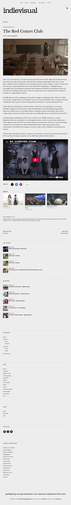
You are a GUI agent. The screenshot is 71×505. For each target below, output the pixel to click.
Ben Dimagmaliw (12, 36)
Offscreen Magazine (8, 452)
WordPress (44, 499)
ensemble (37, 219)
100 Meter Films (7, 463)
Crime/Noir (6, 378)
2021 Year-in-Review (14, 262)
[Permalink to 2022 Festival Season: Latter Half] (5, 249)
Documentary (6, 382)
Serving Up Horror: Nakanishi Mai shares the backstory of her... (26, 269)
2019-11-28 (11, 27)
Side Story (5, 346)
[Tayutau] (13, 199)
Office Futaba (6, 461)
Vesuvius (5, 477)
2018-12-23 (11, 299)
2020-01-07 (11, 285)
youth (38, 220)
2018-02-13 (11, 306)
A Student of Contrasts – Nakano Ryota (19, 286)
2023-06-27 (11, 247)
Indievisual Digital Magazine (25, 499)
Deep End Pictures (7, 465)
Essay (6, 348)
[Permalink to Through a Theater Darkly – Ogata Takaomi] (5, 315)
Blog (21, 2)
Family (4, 387)
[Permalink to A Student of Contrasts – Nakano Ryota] (5, 287)
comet (13, 219)
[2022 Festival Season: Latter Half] (35, 199)
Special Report (6, 353)
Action (4, 369)
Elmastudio (58, 499)
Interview (5, 339)
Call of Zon (7, 232)
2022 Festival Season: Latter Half (17, 248)
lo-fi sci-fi (9, 220)
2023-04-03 (11, 254)
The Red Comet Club (28, 220)
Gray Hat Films (6, 468)
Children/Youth (7, 373)
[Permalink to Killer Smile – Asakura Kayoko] (5, 301)
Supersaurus (6, 474)
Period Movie (6, 393)
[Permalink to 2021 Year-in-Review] (5, 263)
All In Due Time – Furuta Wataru (17, 307)
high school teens (45, 219)
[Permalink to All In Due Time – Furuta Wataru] (5, 308)
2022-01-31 (11, 261)
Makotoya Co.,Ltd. (7, 472)
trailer (35, 220)
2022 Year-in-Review (14, 255)
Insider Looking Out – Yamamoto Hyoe (19, 293)
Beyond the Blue (64, 232)
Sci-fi (4, 396)
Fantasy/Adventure (8, 389)
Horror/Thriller (6, 391)
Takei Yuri (20, 220)
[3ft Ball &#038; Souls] (57, 199)
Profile (6, 350)
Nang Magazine (7, 454)
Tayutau (5, 206)
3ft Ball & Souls (52, 206)
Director (5, 380)
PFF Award (15, 220)
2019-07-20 (11, 292)
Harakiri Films (6, 470)
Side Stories (41, 2)
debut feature (27, 219)
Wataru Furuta (6, 459)
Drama (33, 219)
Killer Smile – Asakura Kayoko (17, 300)
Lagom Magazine (7, 450)
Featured (7, 343)
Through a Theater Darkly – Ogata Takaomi (20, 314)
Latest (6, 341)
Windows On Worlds (8, 456)
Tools (4, 415)
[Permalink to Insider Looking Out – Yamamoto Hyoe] (5, 294)
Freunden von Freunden (9, 447)
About (26, 2)
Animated (5, 371)
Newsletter (5, 413)
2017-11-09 (11, 313)
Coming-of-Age (20, 219)
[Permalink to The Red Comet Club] (35, 75)
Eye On (49, 2)
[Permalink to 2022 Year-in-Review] (5, 256)
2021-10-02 (11, 268)
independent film (54, 219)
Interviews (33, 2)
